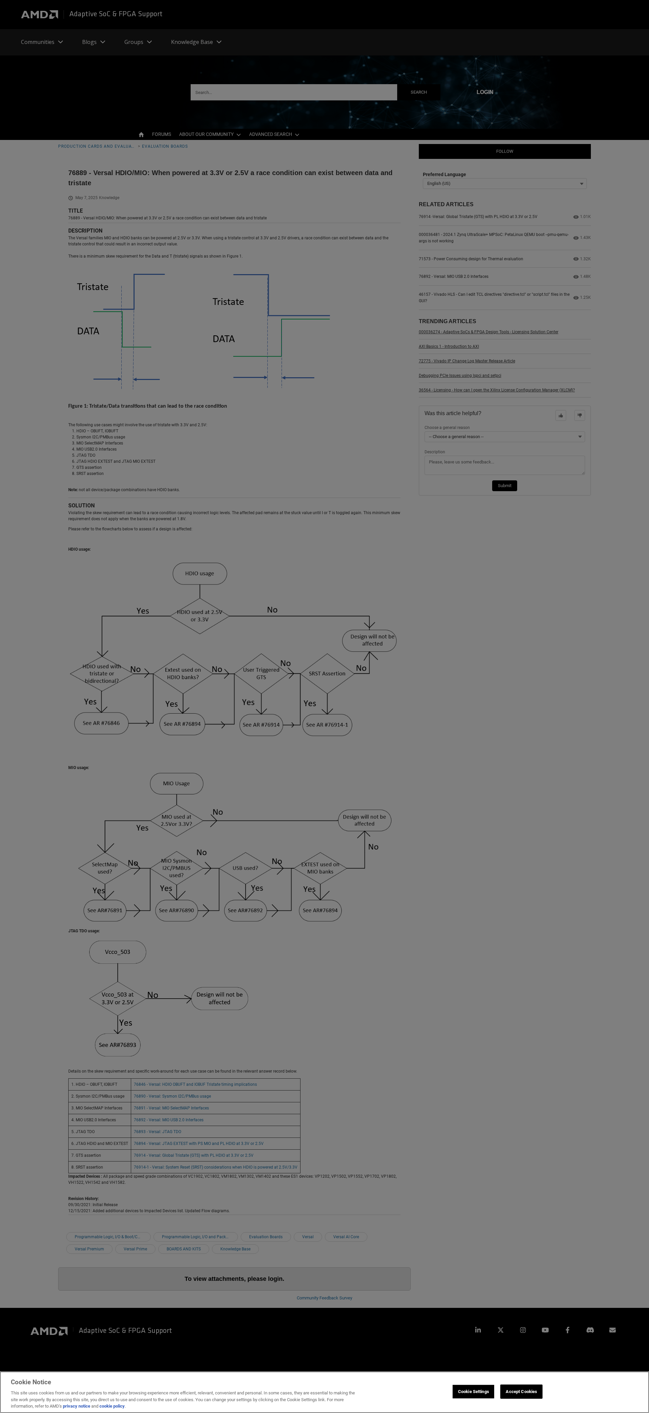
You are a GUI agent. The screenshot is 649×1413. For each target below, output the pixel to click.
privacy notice (76, 1406)
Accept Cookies (521, 1391)
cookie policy (112, 1406)
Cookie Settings (473, 1391)
